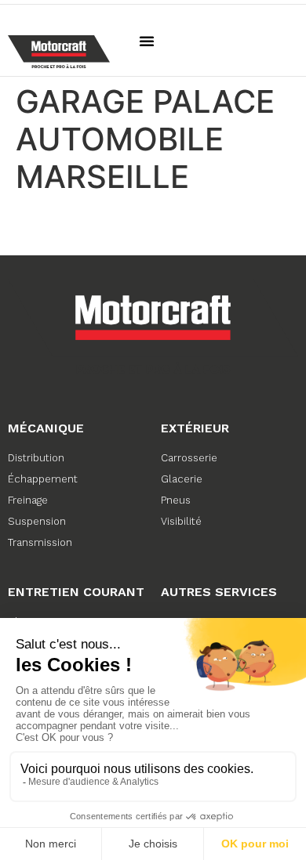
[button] (146, 40)
